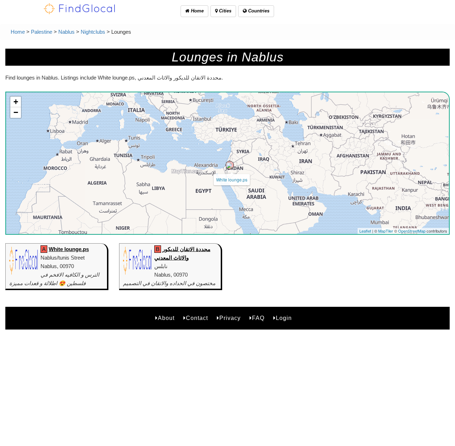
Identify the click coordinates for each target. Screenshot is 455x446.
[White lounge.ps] (229, 165)
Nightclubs (93, 32)
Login (284, 318)
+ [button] (16, 101)
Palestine (41, 32)
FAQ (258, 318)
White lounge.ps (231, 179)
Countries (258, 10)
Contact (197, 318)
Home (196, 10)
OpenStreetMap (411, 231)
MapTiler (385, 231)
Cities (224, 10)
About (166, 318)
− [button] (16, 112)
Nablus (66, 32)
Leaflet (365, 231)
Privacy (230, 318)
